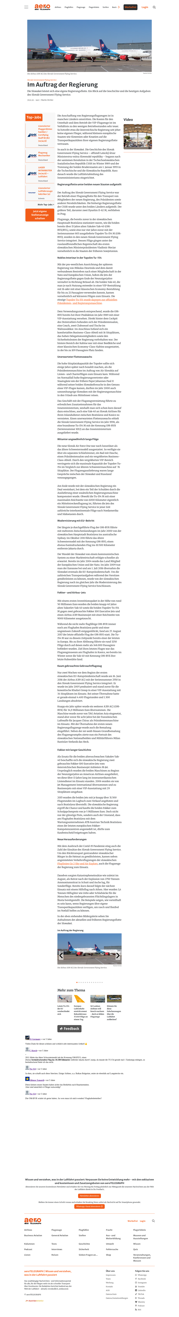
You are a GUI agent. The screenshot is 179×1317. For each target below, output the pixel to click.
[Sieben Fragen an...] (89, 1258)
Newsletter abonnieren (89, 1196)
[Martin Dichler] (47, 100)
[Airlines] (35, 1230)
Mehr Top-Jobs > (46, 204)
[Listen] (35, 1258)
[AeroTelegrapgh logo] (32, 1221)
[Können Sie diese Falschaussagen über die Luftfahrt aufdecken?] (114, 1009)
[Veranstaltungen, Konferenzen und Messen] (144, 1258)
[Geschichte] (89, 1243)
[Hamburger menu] (26, 7)
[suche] (154, 7)
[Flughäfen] (89, 1230)
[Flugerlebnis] (144, 1230)
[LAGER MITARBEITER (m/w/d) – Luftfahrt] (40, 174)
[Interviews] (62, 1249)
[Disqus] (89, 1067)
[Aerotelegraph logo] (42, 7)
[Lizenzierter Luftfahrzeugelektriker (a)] (40, 193)
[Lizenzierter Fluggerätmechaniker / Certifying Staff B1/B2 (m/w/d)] (40, 135)
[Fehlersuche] (116, 1249)
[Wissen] (144, 1243)
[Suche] (153, 1221)
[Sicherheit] (89, 1249)
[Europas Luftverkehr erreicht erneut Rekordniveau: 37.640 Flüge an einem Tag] (81, 1009)
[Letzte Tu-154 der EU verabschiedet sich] (64, 1009)
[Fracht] (116, 1230)
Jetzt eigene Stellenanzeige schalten (39, 215)
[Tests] (62, 1243)
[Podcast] (35, 1249)
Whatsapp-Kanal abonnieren (88, 1206)
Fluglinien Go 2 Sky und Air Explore (77, 863)
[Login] (142, 1221)
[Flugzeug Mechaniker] (40, 156)
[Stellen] (89, 1237)
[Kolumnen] (35, 1243)
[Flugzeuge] (62, 1230)
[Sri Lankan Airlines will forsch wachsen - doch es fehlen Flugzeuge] (97, 1009)
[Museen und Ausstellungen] (144, 1237)
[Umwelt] (116, 1243)
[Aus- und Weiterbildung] (116, 1237)
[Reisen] (62, 1258)
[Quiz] (144, 1249)
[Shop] (116, 1258)
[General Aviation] (62, 1237)
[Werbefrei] (133, 1221)
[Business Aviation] (35, 1237)
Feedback (71, 1029)
